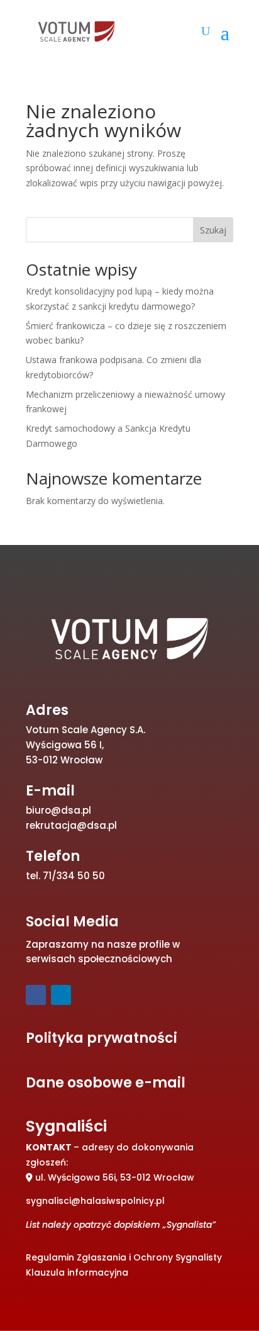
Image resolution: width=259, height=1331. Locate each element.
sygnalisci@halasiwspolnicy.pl (95, 1200)
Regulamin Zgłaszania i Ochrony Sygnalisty (124, 1257)
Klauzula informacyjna (77, 1272)
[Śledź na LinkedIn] (61, 995)
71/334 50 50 (74, 875)
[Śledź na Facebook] (36, 995)
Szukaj (213, 230)
